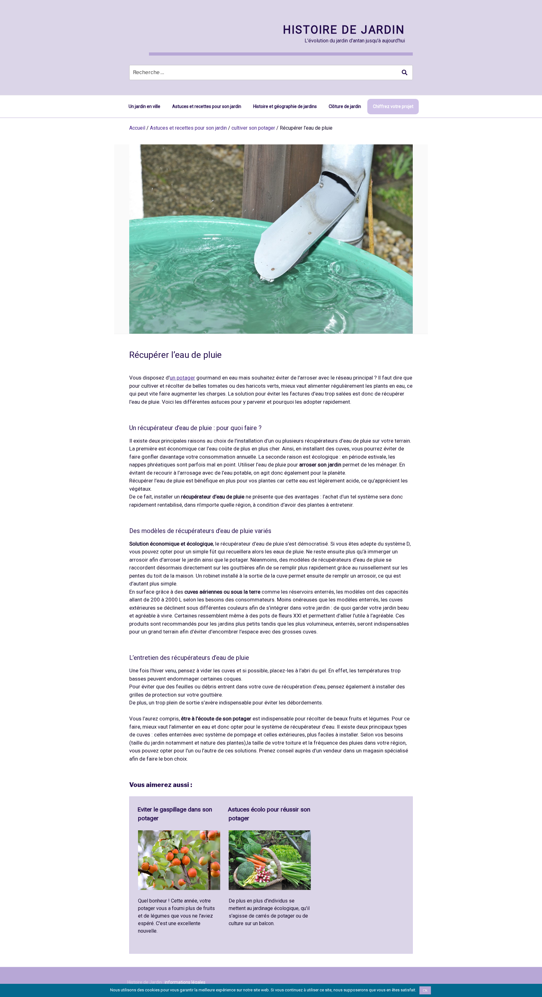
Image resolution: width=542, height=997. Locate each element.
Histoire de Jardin (344, 29)
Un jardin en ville (144, 106)
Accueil (137, 128)
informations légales (185, 982)
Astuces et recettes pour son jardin (206, 106)
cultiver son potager (253, 128)
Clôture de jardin (345, 106)
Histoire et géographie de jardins (285, 106)
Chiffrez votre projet (393, 106)
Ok (425, 990)
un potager (182, 378)
